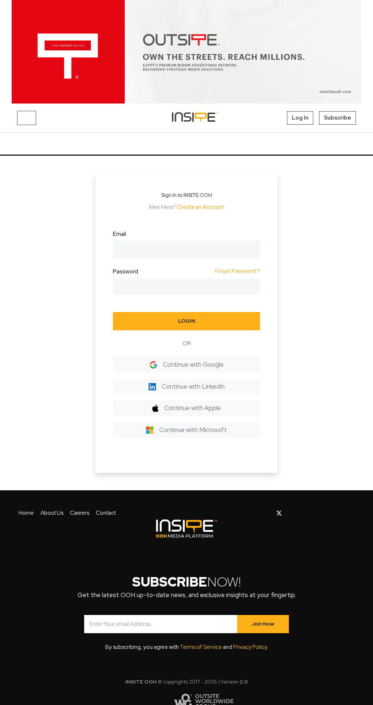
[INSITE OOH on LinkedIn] (326, 513)
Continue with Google (193, 365)
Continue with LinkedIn (193, 386)
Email (119, 234)
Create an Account (200, 207)
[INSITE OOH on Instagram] (304, 513)
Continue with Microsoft (193, 430)
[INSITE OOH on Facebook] (267, 513)
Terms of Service (201, 647)
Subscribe (337, 117)
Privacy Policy (250, 647)
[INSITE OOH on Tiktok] (337, 513)
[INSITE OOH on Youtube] (291, 513)
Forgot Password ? (237, 271)
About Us (51, 513)
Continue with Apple (192, 408)
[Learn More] (186, 52)
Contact (106, 513)
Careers (79, 513)
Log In (300, 117)
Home (26, 513)
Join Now (263, 623)
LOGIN (186, 321)
